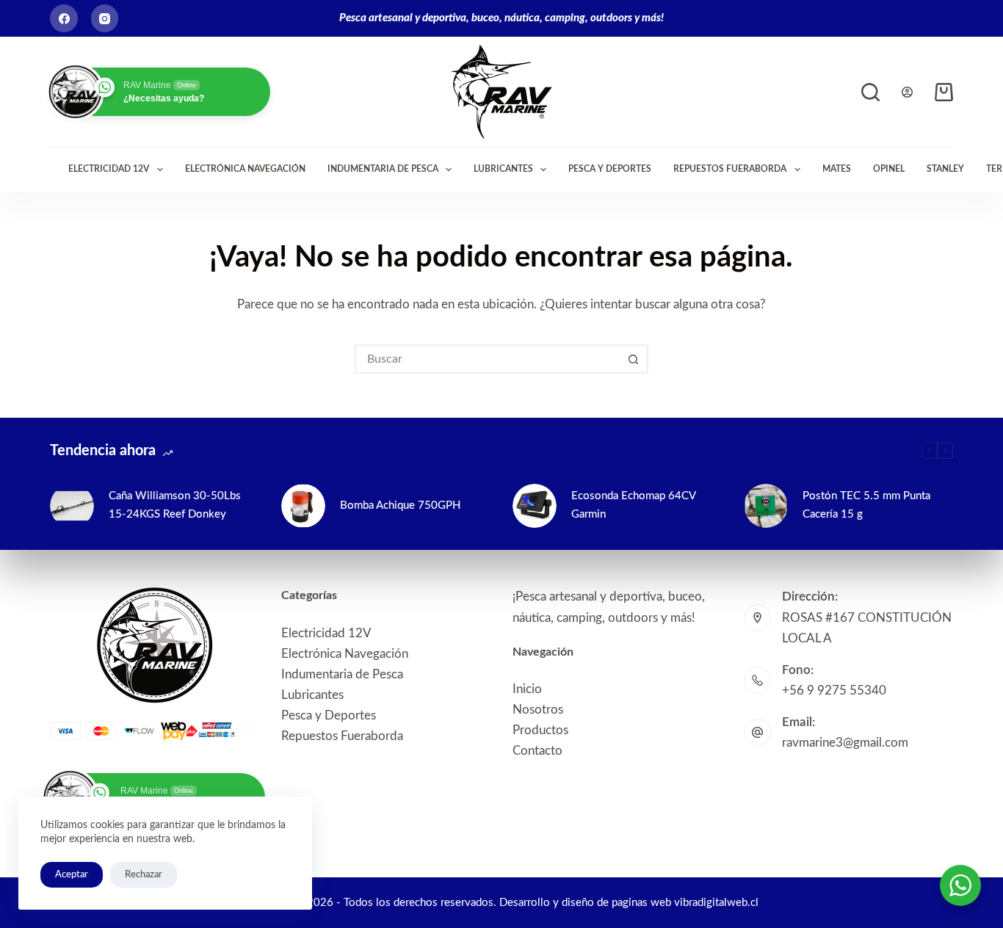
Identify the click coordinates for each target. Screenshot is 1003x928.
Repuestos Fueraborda (729, 168)
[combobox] (488, 359)
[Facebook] (64, 18)
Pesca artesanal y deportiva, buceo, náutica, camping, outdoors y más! (501, 17)
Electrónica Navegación (245, 168)
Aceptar (71, 875)
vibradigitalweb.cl (716, 902)
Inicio (527, 689)
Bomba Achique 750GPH (400, 505)
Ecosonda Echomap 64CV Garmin (633, 505)
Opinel (889, 168)
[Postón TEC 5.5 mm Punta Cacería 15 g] (766, 506)
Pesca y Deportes (609, 168)
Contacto (537, 750)
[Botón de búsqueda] (633, 359)
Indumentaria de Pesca (382, 168)
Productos (540, 730)
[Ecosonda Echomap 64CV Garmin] (535, 506)
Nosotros (538, 709)
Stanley (945, 168)
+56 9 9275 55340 (834, 690)
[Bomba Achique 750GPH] (303, 506)
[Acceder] (907, 92)
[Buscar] (870, 92)
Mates (836, 168)
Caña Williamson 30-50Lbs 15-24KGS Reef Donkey (175, 505)
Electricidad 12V (108, 168)
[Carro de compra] (944, 92)
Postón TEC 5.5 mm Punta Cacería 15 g (866, 505)
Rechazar (143, 875)
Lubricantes (503, 168)
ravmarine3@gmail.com (845, 742)
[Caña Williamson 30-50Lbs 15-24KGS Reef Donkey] (72, 506)
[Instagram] (105, 18)
